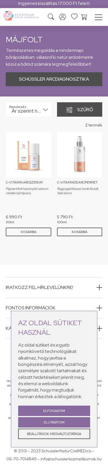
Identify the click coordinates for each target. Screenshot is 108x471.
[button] (54, 287)
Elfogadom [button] (54, 410)
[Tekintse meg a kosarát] (84, 16)
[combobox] (28, 109)
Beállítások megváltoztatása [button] (54, 434)
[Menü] (98, 18)
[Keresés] (51, 17)
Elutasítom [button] (54, 422)
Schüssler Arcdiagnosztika (54, 79)
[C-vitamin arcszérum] (28, 154)
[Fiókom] (63, 17)
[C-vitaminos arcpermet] (80, 154)
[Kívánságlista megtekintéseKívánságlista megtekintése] (74, 16)
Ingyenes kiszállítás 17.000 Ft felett (54, 3)
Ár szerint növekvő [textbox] (29, 110)
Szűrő (85, 110)
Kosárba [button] (28, 232)
